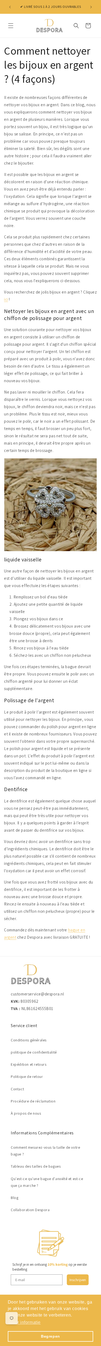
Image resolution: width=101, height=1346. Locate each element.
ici (6, 299)
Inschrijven (77, 1279)
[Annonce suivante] (91, 7)
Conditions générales (29, 1040)
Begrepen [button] (50, 1336)
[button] (11, 26)
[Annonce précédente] (10, 7)
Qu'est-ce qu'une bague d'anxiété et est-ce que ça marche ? (47, 1182)
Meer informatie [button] (25, 1322)
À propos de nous (26, 1113)
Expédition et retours (29, 1064)
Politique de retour (27, 1076)
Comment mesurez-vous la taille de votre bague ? (45, 1151)
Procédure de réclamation (33, 1101)
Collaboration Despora (30, 1209)
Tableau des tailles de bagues (36, 1166)
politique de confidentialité (34, 1052)
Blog (14, 1197)
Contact (17, 1089)
